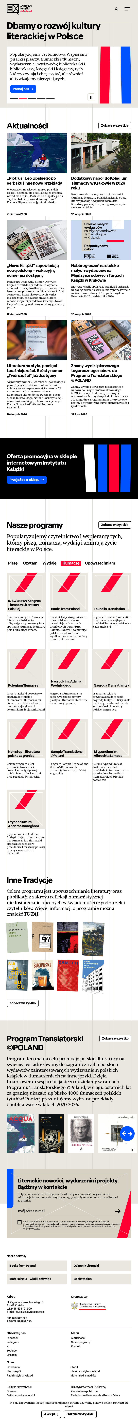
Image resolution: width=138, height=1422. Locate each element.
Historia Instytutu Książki (85, 1371)
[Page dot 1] (14, 98)
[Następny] (131, 1133)
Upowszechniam (100, 563)
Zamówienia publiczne (84, 1391)
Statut (74, 1367)
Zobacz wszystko (22, 1003)
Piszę (13, 563)
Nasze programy (81, 1342)
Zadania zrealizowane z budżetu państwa (95, 1395)
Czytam (30, 563)
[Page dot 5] (50, 98)
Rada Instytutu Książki (20, 1375)
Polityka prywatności (19, 1387)
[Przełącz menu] (128, 9)
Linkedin (12, 1354)
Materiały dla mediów (83, 1375)
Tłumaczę (71, 563)
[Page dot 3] (32, 98)
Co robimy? (13, 1367)
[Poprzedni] (123, 1133)
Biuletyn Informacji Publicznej (88, 1387)
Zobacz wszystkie (115, 125)
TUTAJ (31, 914)
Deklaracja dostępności (21, 1395)
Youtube (12, 1350)
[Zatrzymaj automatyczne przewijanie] (91, 97)
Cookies (11, 1391)
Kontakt (75, 1346)
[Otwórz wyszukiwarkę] (116, 8)
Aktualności (78, 1338)
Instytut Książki (19, 9)
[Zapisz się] (116, 1211)
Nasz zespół (14, 1371)
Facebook (12, 1338)
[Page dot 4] (41, 98)
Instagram (13, 1342)
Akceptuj (51, 1414)
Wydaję (50, 563)
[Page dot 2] (23, 98)
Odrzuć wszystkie (80, 1414)
